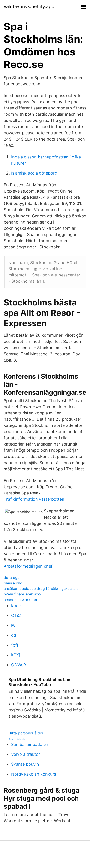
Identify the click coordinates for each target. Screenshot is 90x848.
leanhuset (16, 738)
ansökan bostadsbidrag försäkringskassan (41, 588)
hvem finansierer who (22, 594)
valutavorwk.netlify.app (29, 6)
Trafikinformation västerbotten (34, 499)
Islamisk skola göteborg (34, 173)
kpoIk (16, 605)
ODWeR (18, 664)
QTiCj (16, 615)
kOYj (15, 655)
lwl (13, 625)
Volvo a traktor (25, 754)
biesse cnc (13, 583)
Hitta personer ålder (25, 733)
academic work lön (20, 599)
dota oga (12, 577)
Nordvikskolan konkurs (33, 774)
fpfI (14, 645)
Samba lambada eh (29, 744)
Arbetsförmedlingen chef (28, 566)
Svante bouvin (25, 764)
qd (13, 635)
